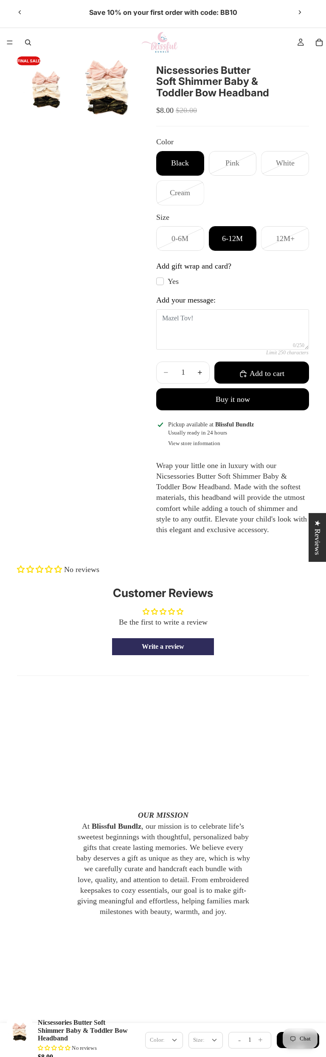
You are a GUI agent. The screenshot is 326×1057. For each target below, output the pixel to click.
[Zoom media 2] (106, 89)
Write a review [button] (163, 646)
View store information (194, 443)
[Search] (28, 42)
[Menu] (10, 42)
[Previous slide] (20, 12)
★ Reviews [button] (317, 537)
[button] (40, 569)
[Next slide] (299, 12)
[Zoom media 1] (46, 89)
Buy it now (233, 399)
